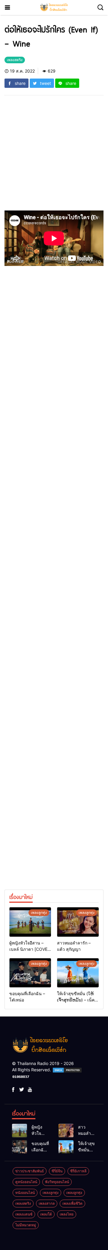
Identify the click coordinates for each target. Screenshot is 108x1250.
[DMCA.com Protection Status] (67, 1069)
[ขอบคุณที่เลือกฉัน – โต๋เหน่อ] (30, 972)
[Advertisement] (54, 156)
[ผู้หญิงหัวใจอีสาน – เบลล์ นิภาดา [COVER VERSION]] (30, 921)
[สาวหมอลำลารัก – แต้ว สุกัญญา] (78, 921)
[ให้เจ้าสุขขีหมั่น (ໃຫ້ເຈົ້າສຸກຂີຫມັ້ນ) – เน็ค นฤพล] (78, 972)
